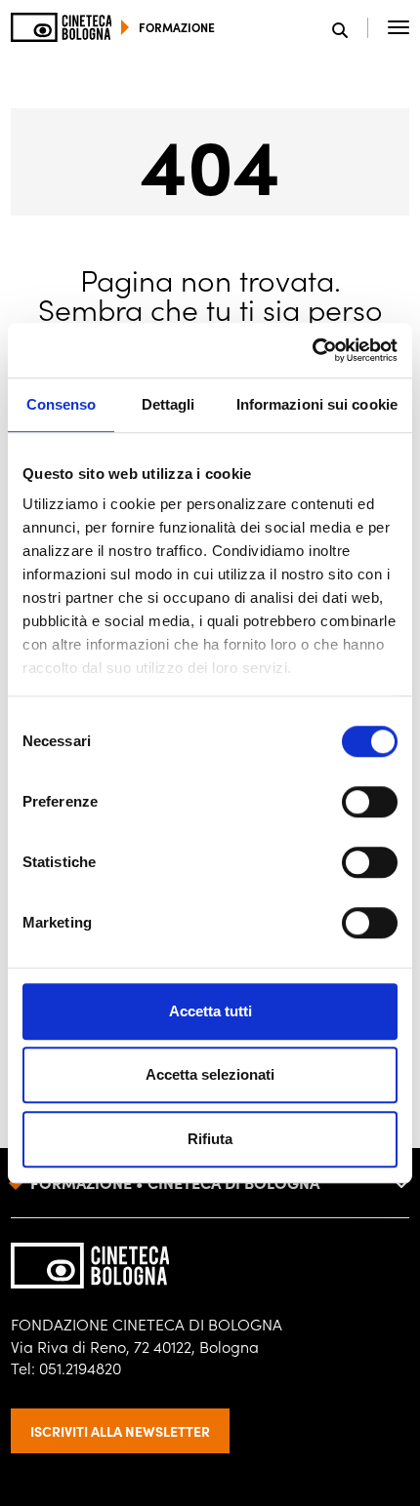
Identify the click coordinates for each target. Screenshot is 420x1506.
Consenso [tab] (61, 404)
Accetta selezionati (210, 1074)
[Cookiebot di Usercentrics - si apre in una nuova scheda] (312, 350)
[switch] (370, 801)
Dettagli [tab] (168, 404)
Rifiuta (210, 1138)
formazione (177, 27)
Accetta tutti (210, 1011)
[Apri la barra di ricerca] (350, 28)
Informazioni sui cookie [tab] (317, 404)
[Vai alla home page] (61, 27)
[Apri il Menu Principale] (398, 27)
